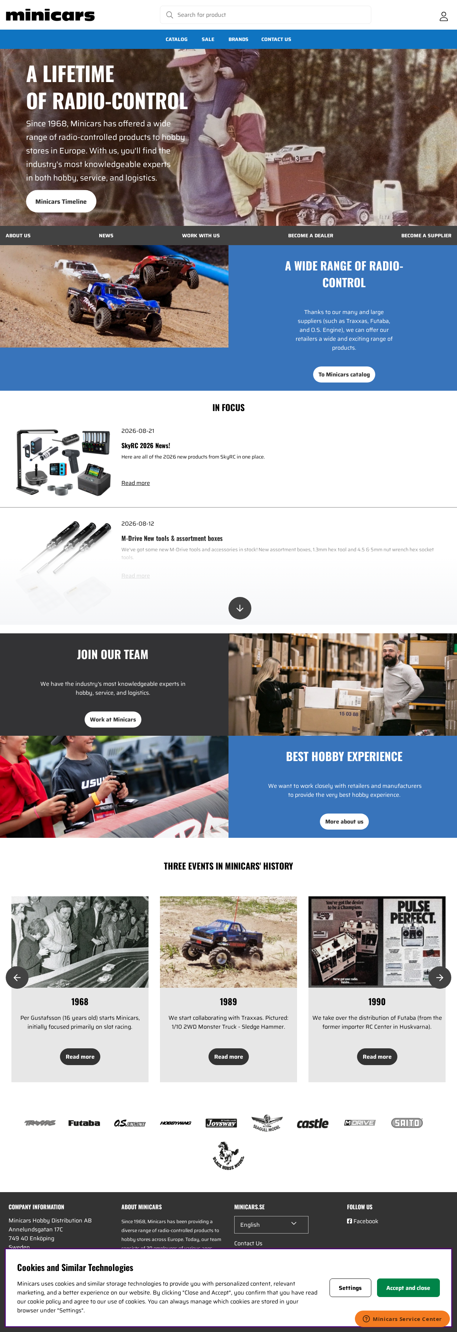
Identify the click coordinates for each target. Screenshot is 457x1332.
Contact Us (276, 39)
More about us (344, 821)
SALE (208, 39)
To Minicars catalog (344, 374)
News (106, 235)
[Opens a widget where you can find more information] (402, 1319)
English (250, 1224)
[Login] (443, 15)
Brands (238, 39)
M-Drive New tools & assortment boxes (172, 538)
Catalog (176, 39)
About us (18, 235)
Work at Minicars (113, 719)
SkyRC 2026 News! (145, 445)
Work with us (201, 235)
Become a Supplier (426, 235)
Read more (135, 482)
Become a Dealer (310, 235)
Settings (350, 1287)
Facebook (365, 1221)
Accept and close (408, 1287)
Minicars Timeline (61, 201)
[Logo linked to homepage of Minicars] (50, 15)
